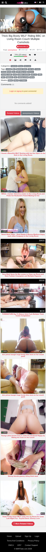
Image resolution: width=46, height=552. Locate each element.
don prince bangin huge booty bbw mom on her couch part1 (23, 396)
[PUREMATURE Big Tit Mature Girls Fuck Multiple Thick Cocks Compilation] (23, 296)
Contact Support (31, 545)
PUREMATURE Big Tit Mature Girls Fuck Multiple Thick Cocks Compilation (23, 315)
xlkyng (32, 77)
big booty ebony (22, 69)
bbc (14, 69)
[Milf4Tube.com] (22, 3)
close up (31, 69)
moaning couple (7, 74)
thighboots (9, 77)
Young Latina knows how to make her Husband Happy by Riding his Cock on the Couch (23, 436)
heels (8, 72)
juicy (13, 72)
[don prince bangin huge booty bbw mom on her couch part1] (23, 376)
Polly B (16, 80)
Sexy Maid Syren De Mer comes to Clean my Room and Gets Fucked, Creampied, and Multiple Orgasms (23, 275)
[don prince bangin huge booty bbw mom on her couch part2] (23, 336)
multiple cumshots (24, 74)
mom (14, 74)
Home (9, 536)
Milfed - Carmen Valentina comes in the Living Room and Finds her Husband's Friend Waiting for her (23, 195)
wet (15, 77)
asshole (8, 69)
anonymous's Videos (31, 113)
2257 (19, 545)
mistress (30, 72)
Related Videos (13, 113)
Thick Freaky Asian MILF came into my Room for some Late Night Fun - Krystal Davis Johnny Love (23, 517)
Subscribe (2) (23, 46)
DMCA (11, 545)
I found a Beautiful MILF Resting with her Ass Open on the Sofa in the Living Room (23, 154)
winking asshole (23, 77)
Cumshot (14, 66)
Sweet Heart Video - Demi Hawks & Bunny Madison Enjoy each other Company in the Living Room (23, 235)
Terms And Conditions (15, 541)
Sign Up (28, 536)
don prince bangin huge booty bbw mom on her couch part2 (23, 355)
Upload (18, 536)
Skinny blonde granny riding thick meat (23, 476)
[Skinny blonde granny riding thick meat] (23, 457)
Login (37, 536)
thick (3, 77)
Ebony (20, 66)
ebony (3, 72)
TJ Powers (23, 80)
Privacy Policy (33, 541)
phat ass (34, 74)
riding (40, 74)
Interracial (27, 66)
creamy (37, 69)
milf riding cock (21, 72)
